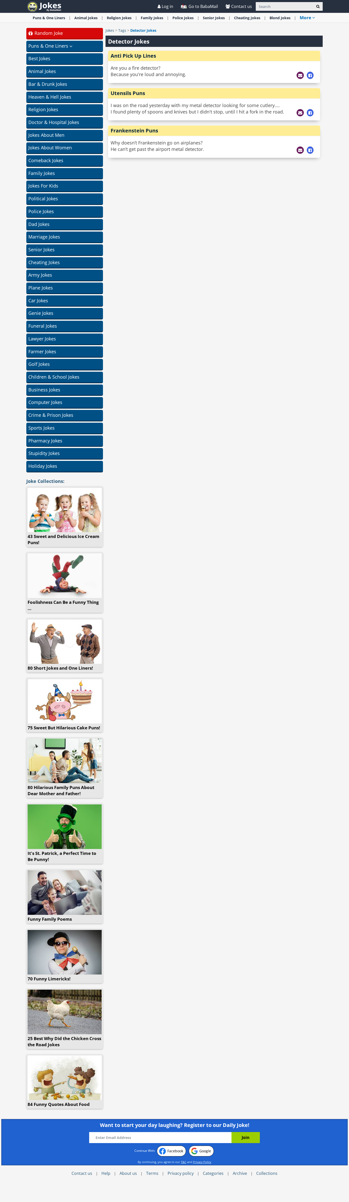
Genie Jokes (40, 313)
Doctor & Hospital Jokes (53, 122)
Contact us (241, 6)
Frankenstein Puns (134, 130)
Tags (122, 30)
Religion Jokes (43, 109)
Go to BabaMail (203, 6)
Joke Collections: (45, 481)
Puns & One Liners (49, 17)
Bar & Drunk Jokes (47, 84)
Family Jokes (41, 173)
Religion (119, 17)
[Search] (318, 6)
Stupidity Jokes (44, 453)
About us (128, 1173)
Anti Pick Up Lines (133, 55)
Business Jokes (44, 390)
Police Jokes (41, 211)
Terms (152, 1173)
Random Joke (48, 33)
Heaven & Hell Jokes (49, 97)
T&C (183, 1162)
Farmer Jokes (42, 351)
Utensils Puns (128, 93)
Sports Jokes (41, 428)
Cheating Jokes (44, 262)
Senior (214, 17)
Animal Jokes (42, 71)
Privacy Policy (202, 1162)
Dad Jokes (39, 224)
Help (105, 1173)
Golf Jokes (39, 364)
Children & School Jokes (53, 377)
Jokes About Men (46, 135)
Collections (266, 1173)
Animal (86, 17)
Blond (280, 17)
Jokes (110, 30)
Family (152, 17)
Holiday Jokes (42, 466)
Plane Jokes (40, 288)
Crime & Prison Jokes (50, 415)
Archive (240, 1173)
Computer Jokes (45, 402)
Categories (213, 1173)
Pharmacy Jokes (45, 441)
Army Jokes (40, 275)
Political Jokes (43, 198)
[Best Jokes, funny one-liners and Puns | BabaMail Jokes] (44, 6)
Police (183, 17)
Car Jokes (38, 300)
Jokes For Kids (43, 186)
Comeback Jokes (45, 160)
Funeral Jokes (42, 326)
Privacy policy (181, 1173)
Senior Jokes (41, 249)
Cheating (247, 17)
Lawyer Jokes (42, 339)
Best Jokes (39, 58)
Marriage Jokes (44, 237)
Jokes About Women (50, 147)
